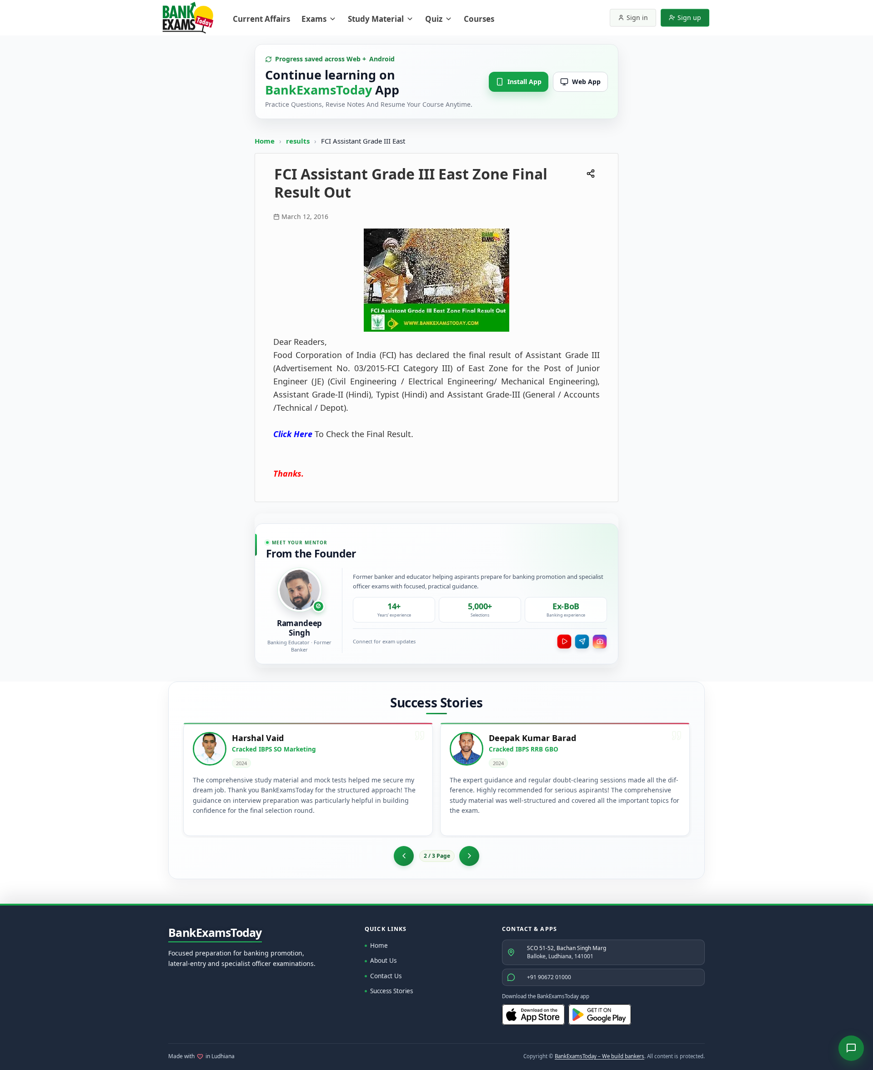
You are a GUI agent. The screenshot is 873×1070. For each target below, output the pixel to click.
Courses (479, 19)
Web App (586, 81)
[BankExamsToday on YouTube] (564, 641)
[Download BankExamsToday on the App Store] (533, 1014)
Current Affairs (261, 19)
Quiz (433, 19)
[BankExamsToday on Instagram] (599, 641)
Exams (313, 19)
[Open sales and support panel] (851, 1048)
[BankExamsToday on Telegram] (582, 641)
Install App (524, 81)
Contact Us (385, 976)
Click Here (292, 433)
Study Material (376, 19)
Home (265, 140)
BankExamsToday (215, 933)
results (298, 140)
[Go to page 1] (404, 856)
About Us (383, 960)
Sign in (637, 17)
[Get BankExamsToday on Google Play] (599, 1014)
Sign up (689, 17)
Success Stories (391, 991)
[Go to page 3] (469, 856)
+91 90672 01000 (549, 977)
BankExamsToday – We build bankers (599, 1056)
